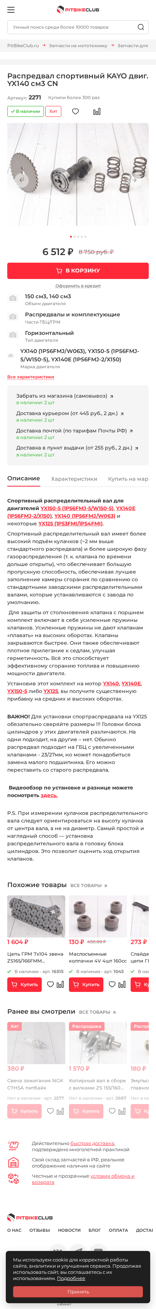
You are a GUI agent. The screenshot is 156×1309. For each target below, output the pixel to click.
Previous (22, 180)
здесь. (49, 795)
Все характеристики (30, 376)
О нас (14, 1230)
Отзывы (39, 1230)
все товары (86, 885)
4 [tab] (82, 237)
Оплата (118, 1230)
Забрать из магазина (61, 396)
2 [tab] (74, 237)
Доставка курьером (67, 413)
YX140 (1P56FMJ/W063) (84, 516)
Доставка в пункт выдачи (75, 447)
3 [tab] (78, 237)
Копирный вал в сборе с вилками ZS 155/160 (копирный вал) (97, 1087)
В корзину (83, 270)
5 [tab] (85, 237)
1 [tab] (71, 237)
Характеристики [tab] (74, 479)
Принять (78, 1291)
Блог (95, 1230)
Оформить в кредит (78, 285)
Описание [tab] (23, 478)
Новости (69, 1230)
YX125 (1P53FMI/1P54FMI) (70, 523)
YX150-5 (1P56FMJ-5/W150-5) (77, 508)
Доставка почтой (72, 430)
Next (134, 180)
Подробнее (71, 1278)
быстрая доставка (92, 1143)
